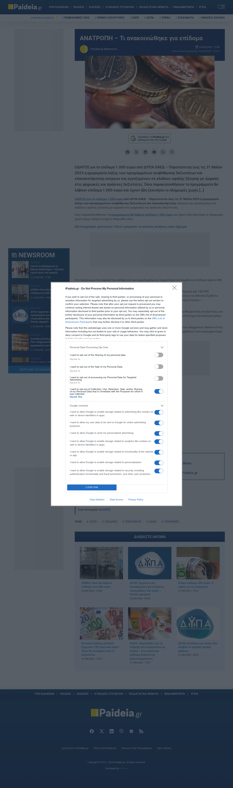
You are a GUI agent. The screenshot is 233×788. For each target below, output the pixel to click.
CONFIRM (92, 487)
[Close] (175, 289)
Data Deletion (97, 499)
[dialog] (116, 394)
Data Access (116, 499)
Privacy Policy (135, 499)
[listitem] (116, 347)
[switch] (158, 355)
